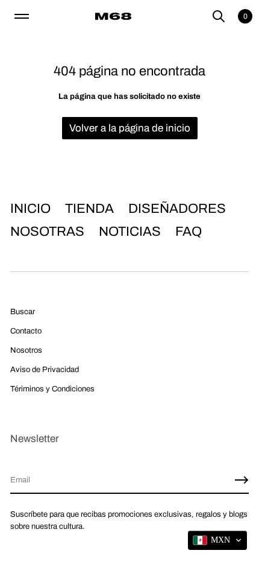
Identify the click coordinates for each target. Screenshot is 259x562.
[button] (218, 16)
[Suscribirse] (241, 480)
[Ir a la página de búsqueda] (218, 16)
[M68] (113, 16)
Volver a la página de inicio (129, 128)
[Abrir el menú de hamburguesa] (21, 16)
